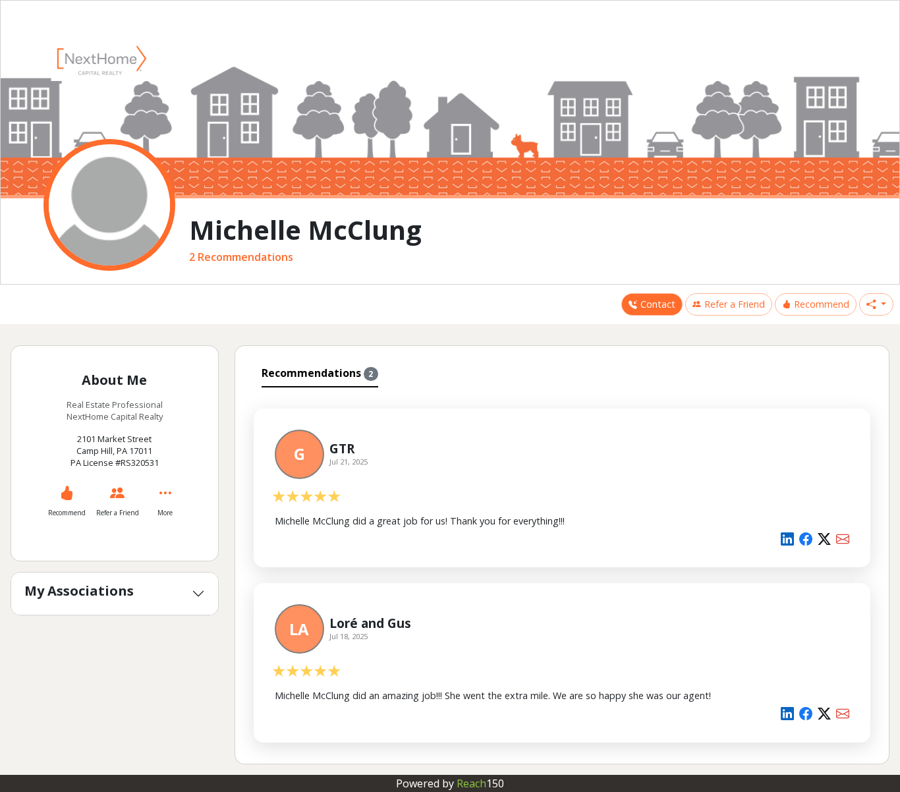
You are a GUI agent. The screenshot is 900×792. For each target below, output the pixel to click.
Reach (480, 783)
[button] (876, 304)
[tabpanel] (562, 573)
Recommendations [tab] (318, 373)
